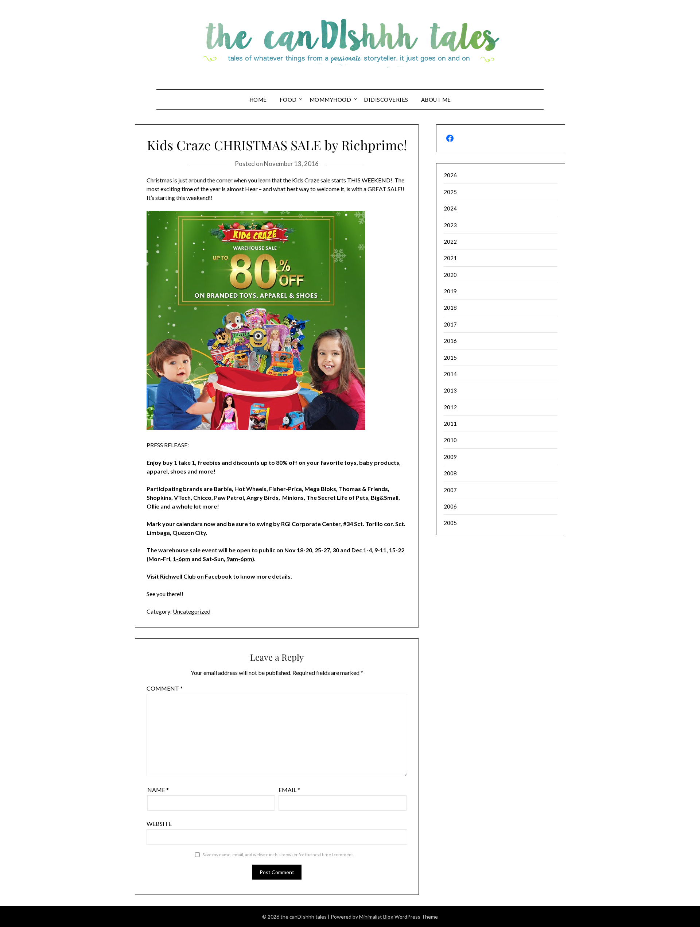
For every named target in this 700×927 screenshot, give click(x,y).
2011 (450, 423)
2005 (450, 522)
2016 (450, 340)
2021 (450, 258)
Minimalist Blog (376, 917)
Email (289, 789)
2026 (450, 175)
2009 (450, 456)
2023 (450, 225)
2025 (450, 192)
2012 (450, 407)
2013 (450, 390)
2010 (450, 440)
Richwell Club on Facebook (196, 576)
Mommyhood (330, 99)
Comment (165, 688)
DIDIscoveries (386, 99)
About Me (436, 99)
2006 (450, 506)
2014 (450, 374)
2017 (450, 324)
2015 (450, 357)
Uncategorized (191, 611)
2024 (450, 208)
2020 (450, 274)
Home (258, 99)
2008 (450, 473)
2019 (450, 291)
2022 (450, 241)
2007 (450, 490)
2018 (450, 307)
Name (158, 789)
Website (159, 823)
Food (288, 99)
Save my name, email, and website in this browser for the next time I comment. (278, 854)
